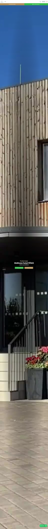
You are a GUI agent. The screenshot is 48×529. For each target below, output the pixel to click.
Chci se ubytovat (20, 267)
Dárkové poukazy (13, 4)
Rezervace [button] (36, 4)
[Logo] (2, 1)
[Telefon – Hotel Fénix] (40, 1)
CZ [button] (5, 1)
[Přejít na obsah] (24, 526)
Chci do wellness (29, 267)
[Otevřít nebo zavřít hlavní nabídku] (46, 1)
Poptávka (43, 1)
